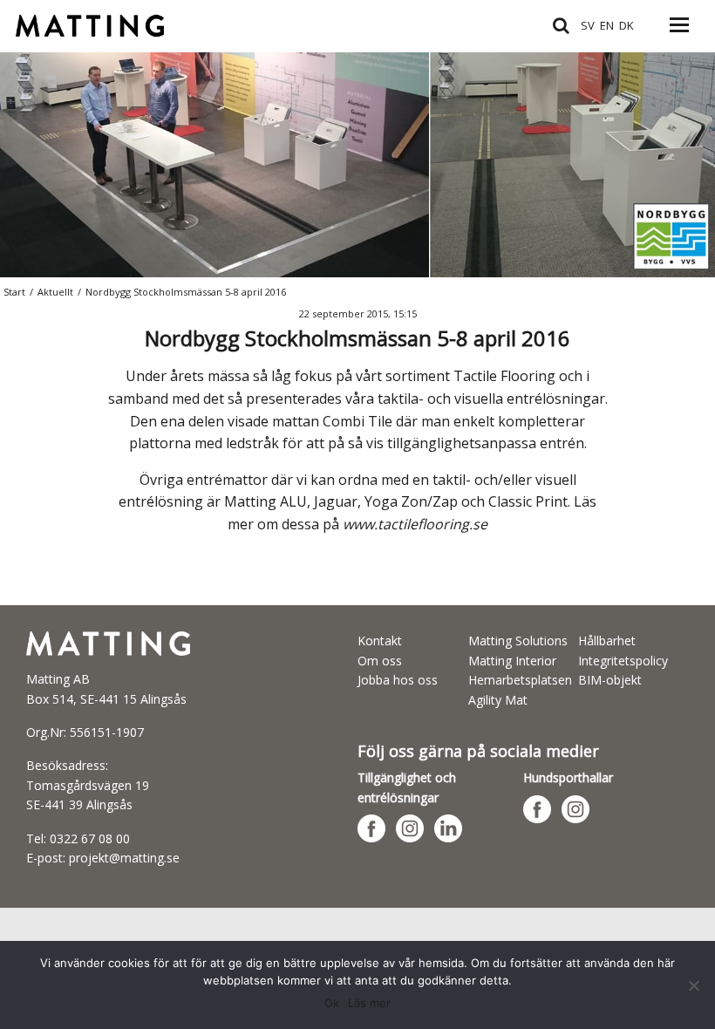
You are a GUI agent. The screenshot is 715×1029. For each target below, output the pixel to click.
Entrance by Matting (81, 24)
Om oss (380, 660)
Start (14, 291)
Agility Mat (498, 700)
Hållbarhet (607, 640)
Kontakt (380, 640)
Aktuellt (55, 291)
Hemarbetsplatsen (520, 679)
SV (588, 25)
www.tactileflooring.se (415, 524)
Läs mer (369, 1003)
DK (626, 25)
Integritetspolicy (623, 660)
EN (607, 25)
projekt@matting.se (124, 857)
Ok (331, 1003)
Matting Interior (512, 660)
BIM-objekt (610, 679)
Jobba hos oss (398, 679)
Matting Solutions (518, 640)
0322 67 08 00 (90, 838)
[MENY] (679, 34)
